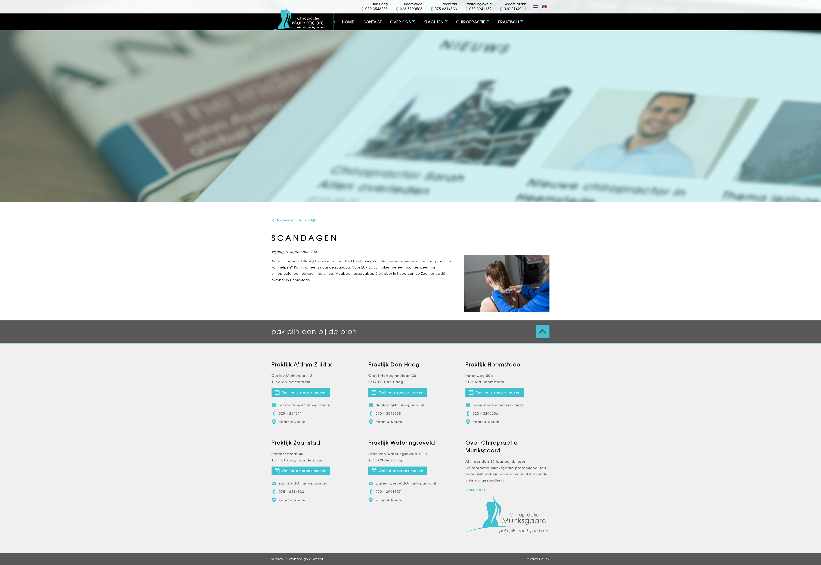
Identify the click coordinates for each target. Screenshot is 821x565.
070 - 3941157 (388, 491)
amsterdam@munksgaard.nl (305, 405)
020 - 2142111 (291, 413)
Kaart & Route (292, 422)
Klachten (434, 22)
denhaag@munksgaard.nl (400, 405)
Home (348, 22)
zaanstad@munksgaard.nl (303, 483)
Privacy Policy (537, 559)
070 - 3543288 (388, 413)
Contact (372, 22)
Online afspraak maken (304, 392)
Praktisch (508, 22)
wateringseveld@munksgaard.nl (406, 483)
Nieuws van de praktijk (296, 220)
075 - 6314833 (291, 491)
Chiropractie (470, 22)
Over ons (400, 22)
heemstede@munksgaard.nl (499, 405)
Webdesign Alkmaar (306, 559)
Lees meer (475, 490)
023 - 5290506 (485, 413)
